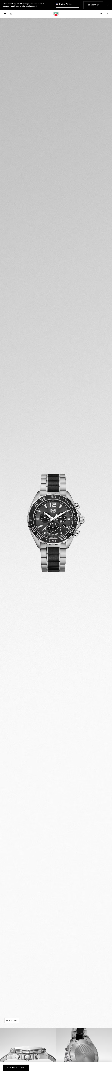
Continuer (95, 5)
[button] (101, 14)
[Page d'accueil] (56, 14)
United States (66, 4)
